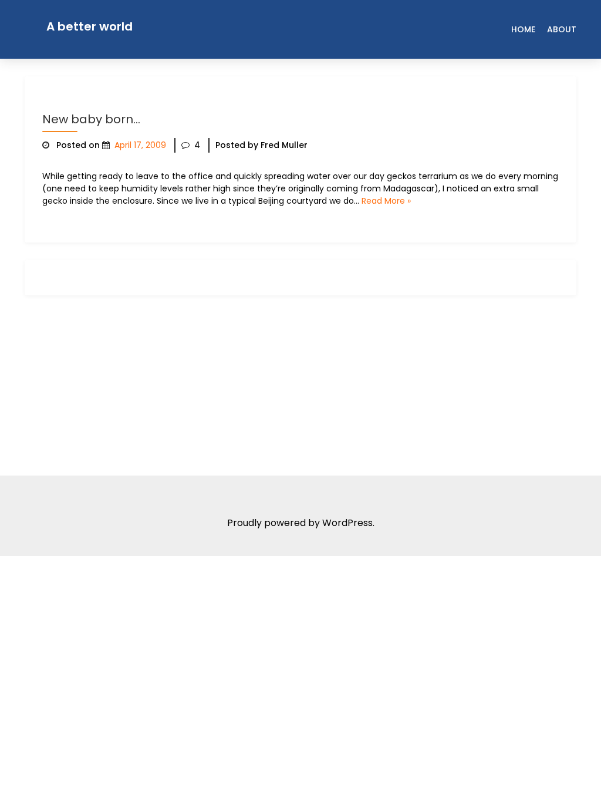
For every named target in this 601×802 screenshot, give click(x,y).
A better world (89, 26)
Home (523, 29)
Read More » (386, 201)
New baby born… (91, 119)
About (561, 29)
